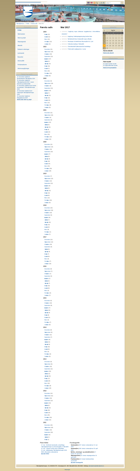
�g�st (46, 59)
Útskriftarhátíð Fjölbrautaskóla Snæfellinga (79, 46)
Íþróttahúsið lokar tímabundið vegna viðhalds (80, 39)
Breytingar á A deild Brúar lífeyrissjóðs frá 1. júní (80, 41)
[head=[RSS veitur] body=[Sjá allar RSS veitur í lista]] (94, 3)
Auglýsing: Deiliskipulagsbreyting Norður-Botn (80, 36)
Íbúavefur (20, 57)
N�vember (47, 51)
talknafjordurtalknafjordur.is (96, 466)
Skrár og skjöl (22, 38)
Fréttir (27, 23)
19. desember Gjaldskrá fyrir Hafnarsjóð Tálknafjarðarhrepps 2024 (25, 92)
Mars (45, 39)
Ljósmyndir (21, 53)
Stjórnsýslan (21, 34)
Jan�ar (46, 44)
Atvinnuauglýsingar (23, 68)
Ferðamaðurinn (22, 64)
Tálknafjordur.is (20, 23)
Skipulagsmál (22, 41)
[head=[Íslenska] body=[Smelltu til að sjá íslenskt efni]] (88, 2)
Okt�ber (46, 54)
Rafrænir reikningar (23, 49)
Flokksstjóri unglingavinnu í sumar (77, 49)
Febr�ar (46, 41)
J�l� (46, 61)
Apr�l (46, 36)
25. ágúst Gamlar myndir (109, 63)
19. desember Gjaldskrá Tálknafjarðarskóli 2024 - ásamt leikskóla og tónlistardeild (25, 82)
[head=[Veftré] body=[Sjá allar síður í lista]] (97, 3)
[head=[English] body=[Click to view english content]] (91, 2)
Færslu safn (34, 23)
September (47, 56)
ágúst (113, 30)
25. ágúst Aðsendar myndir (110, 65)
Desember (47, 49)
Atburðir (20, 45)
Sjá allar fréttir (45, 453)
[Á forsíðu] (28, 14)
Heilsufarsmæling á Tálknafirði (76, 44)
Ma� (45, 34)
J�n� (46, 63)
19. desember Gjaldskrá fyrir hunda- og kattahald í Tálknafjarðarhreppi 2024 (26, 87)
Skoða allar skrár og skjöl (24, 99)
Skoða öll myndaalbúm (109, 67)
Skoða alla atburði (108, 53)
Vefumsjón (67, 469)
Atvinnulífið (21, 61)
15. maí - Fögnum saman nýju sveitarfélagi (52, 448)
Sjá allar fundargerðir (77, 462)
